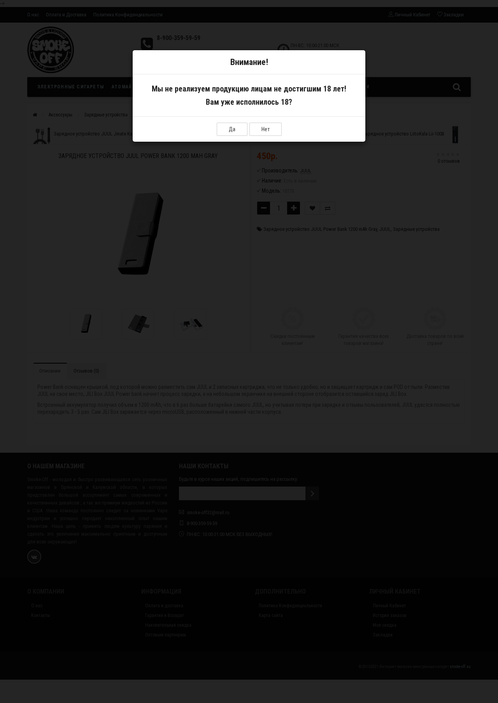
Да (232, 129)
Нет (265, 129)
